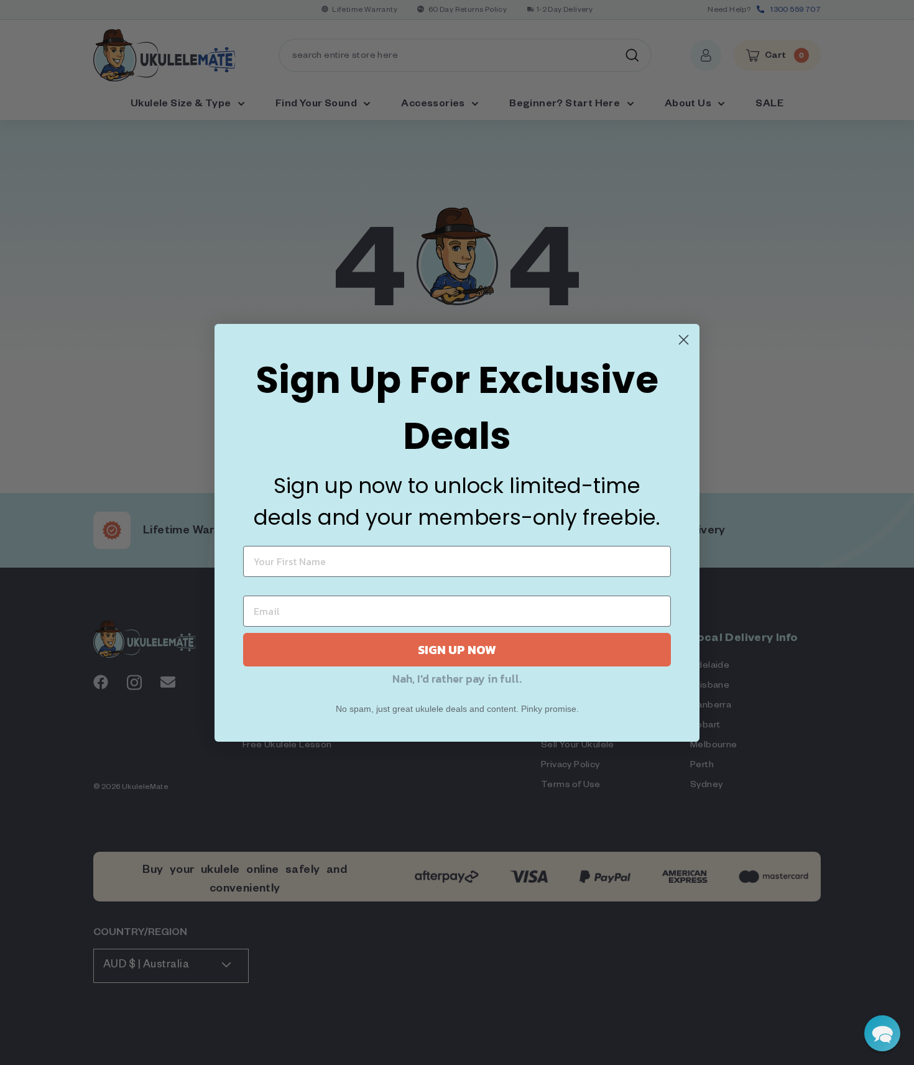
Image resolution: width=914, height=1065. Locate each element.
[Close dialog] (684, 340)
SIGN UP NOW (457, 649)
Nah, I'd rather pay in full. (457, 678)
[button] (882, 1033)
